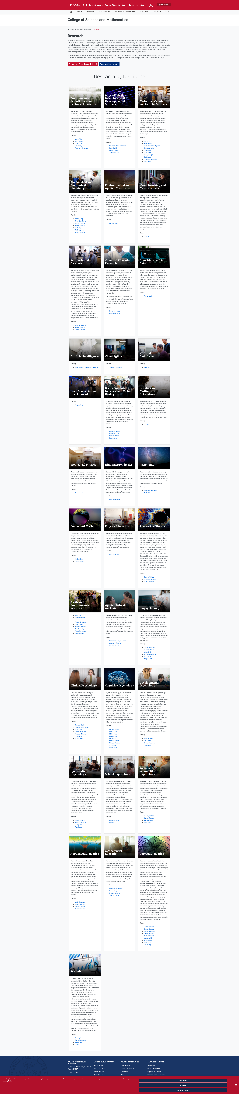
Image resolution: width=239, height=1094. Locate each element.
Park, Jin (147, 367)
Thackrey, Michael (80, 734)
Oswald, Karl (113, 736)
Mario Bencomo (80, 904)
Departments (104, 12)
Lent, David (113, 148)
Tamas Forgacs (149, 933)
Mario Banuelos (80, 902)
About (79, 12)
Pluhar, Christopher (81, 622)
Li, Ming (146, 424)
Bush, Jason (148, 143)
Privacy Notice (7, 1081)
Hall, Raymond (114, 554)
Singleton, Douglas (150, 579)
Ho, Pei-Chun (79, 559)
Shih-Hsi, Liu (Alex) (115, 367)
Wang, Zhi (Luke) (80, 631)
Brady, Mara (78, 615)
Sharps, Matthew (114, 743)
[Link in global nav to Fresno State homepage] (78, 5)
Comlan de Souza (80, 909)
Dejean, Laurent (80, 223)
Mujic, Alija (78, 139)
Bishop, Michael (149, 577)
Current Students (112, 5)
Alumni (124, 5)
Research (156, 12)
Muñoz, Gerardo (149, 581)
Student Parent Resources (156, 1075)
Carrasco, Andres (114, 431)
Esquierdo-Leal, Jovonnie (117, 641)
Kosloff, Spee (148, 820)
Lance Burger (113, 891)
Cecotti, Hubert (114, 436)
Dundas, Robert (80, 618)
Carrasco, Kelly (114, 433)
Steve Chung (79, 1042)
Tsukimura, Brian (80, 146)
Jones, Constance (150, 743)
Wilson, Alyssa (114, 645)
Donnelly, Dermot (114, 311)
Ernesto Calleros (114, 893)
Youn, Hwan (147, 161)
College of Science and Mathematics (80, 30)
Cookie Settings (99, 1068)
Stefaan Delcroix (149, 931)
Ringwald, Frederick (150, 491)
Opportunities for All (154, 1072)
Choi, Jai (146, 237)
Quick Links (163, 5)
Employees (134, 5)
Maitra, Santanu (80, 232)
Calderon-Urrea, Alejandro (117, 146)
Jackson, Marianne (115, 643)
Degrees (90, 12)
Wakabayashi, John (81, 629)
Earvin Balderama (80, 1040)
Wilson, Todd (79, 405)
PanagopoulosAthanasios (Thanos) (86, 367)
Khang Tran (147, 942)
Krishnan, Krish (79, 230)
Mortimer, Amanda (150, 654)
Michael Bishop (149, 927)
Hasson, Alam (113, 223)
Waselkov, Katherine (81, 148)
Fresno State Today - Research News (82, 64)
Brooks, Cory (148, 141)
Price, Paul (112, 738)
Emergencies (152, 1065)
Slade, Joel (78, 143)
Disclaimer (124, 1072)
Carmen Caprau (149, 929)
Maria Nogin (148, 940)
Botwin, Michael (149, 816)
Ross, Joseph (79, 141)
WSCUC (123, 1075)
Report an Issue (99, 1075)
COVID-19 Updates (154, 1068)
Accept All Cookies (182, 1090)
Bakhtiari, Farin (148, 738)
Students (143, 12)
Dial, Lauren (147, 741)
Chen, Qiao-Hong (80, 221)
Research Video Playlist (108, 64)
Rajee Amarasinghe (115, 889)
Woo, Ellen (147, 656)
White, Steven (148, 493)
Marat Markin (148, 938)
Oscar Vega (147, 945)
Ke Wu (77, 1045)
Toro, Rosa (147, 745)
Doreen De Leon (80, 907)
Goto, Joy (78, 228)
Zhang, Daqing (79, 561)
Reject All (183, 1085)
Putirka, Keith (79, 624)
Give (142, 5)
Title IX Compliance (127, 1068)
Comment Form (99, 1072)
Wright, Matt (148, 659)
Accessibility (98, 1065)
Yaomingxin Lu (114, 895)
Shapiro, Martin (114, 741)
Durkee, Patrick (114, 729)
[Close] (236, 1085)
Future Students (96, 5)
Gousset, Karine (149, 148)
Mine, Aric (78, 620)
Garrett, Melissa (80, 225)
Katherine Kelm (149, 936)
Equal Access (125, 1065)
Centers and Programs (125, 12)
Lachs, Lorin (113, 438)
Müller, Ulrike (113, 150)
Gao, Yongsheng (114, 500)
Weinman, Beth (80, 633)
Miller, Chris (148, 652)
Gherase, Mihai (79, 493)
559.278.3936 (73, 1072)
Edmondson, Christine (82, 727)
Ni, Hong (112, 822)
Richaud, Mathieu (80, 627)
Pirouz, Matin (148, 296)
